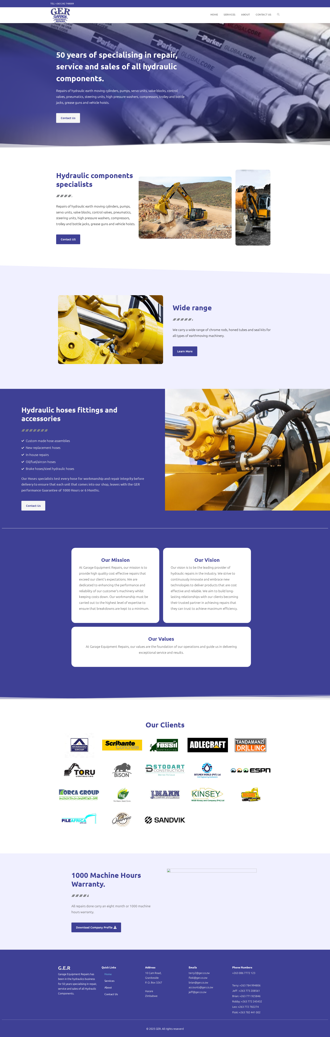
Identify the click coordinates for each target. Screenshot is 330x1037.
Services (109, 980)
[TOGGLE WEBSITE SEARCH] (278, 14)
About (108, 987)
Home (108, 974)
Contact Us (111, 994)
